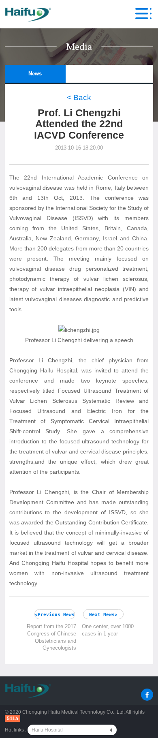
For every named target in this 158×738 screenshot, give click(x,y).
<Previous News (55, 614)
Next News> (103, 614)
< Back (79, 97)
